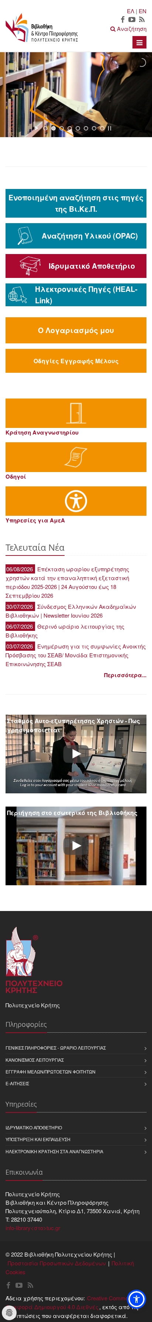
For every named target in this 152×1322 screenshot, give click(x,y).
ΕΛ (130, 11)
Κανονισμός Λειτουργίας (35, 1060)
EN (142, 11)
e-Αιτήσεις (17, 1083)
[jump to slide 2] (53, 128)
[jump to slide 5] (78, 128)
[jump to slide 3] (61, 128)
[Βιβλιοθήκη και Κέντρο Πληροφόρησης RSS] (142, 20)
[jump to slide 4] (70, 128)
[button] (136, 1299)
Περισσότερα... (125, 675)
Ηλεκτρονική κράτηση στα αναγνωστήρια (54, 1151)
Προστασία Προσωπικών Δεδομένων (57, 1263)
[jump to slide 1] (45, 128)
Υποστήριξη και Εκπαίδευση (38, 1139)
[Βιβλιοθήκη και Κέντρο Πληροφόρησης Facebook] (123, 20)
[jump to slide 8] (102, 128)
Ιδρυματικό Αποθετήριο (34, 1127)
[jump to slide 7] (94, 128)
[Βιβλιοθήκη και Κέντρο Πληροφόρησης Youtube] (131, 20)
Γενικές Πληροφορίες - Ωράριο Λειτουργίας (56, 1047)
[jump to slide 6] (86, 128)
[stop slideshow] (109, 128)
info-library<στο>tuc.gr (33, 1228)
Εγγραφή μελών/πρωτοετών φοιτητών (51, 1071)
